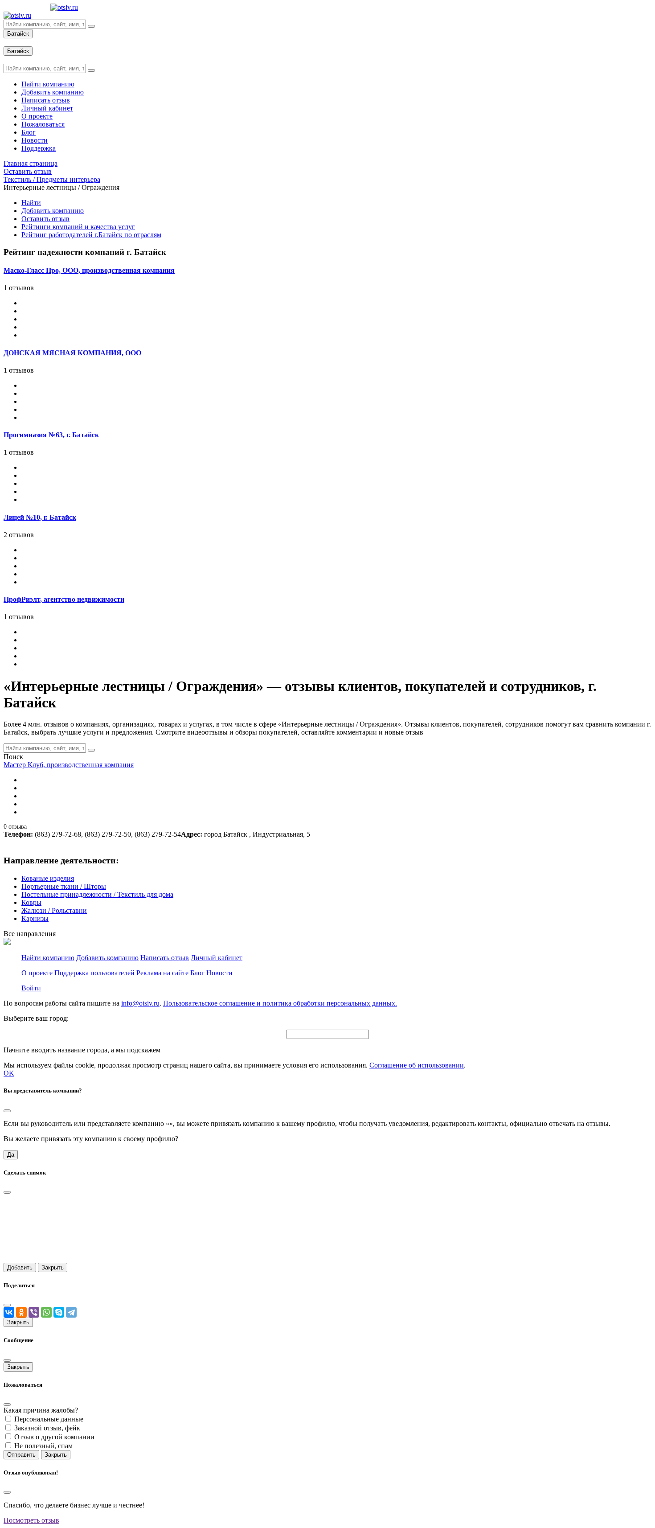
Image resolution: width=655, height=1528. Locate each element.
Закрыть (52, 1267)
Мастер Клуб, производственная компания (69, 764)
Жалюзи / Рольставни (54, 910)
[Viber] (34, 1312)
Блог (197, 973)
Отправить (21, 1454)
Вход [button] (11, 42)
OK (9, 1073)
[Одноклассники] (21, 1312)
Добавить (20, 1267)
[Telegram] (71, 1312)
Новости (219, 973)
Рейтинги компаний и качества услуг (78, 226)
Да (10, 1154)
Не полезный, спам (43, 1446)
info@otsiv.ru (140, 1003)
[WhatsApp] (46, 1312)
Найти (31, 202)
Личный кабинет (216, 957)
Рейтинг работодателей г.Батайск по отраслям (91, 234)
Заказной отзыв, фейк (47, 1428)
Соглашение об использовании (416, 1065)
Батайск (18, 33)
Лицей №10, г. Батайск (40, 517)
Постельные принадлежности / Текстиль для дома (97, 894)
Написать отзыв (164, 957)
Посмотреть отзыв (31, 1520)
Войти (31, 988)
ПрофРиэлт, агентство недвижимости (64, 599)
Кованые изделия (47, 878)
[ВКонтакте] (9, 1312)
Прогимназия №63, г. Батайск (51, 435)
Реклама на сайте (162, 973)
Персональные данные (48, 1419)
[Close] (7, 1110)
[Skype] (58, 1312)
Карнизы (35, 918)
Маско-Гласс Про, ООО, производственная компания (89, 270)
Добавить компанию (52, 210)
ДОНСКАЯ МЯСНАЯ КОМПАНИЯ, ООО (72, 353)
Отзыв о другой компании (54, 1437)
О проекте (37, 973)
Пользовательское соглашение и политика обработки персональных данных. (280, 1003)
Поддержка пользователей (94, 973)
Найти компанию (47, 957)
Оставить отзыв (45, 218)
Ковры (31, 902)
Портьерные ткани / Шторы (63, 886)
